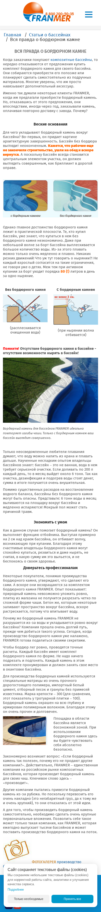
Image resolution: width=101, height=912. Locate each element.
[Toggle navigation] (88, 14)
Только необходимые (28, 899)
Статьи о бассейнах (49, 35)
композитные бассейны (71, 59)
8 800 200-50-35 (59, 14)
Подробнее (16, 889)
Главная (12, 35)
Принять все (72, 899)
